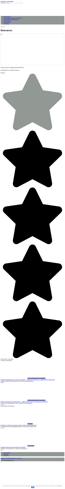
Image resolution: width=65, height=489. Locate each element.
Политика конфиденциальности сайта (11, 458)
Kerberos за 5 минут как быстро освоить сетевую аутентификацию (18, 425)
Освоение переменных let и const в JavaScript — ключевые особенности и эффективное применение (28, 379)
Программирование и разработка (13, 18)
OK (33, 487)
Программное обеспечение (11, 19)
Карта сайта (7, 452)
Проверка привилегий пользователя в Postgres (13, 447)
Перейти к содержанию (7, 1)
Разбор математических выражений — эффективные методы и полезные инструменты (24, 401)
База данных (7, 16)
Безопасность (7, 21)
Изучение (6, 23)
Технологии (7, 22)
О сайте (6, 454)
